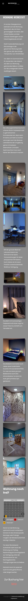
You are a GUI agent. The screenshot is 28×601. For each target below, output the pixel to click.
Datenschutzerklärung (18, 596)
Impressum (14, 598)
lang (14, 583)
